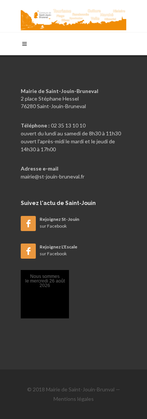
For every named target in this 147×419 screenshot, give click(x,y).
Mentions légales (74, 399)
